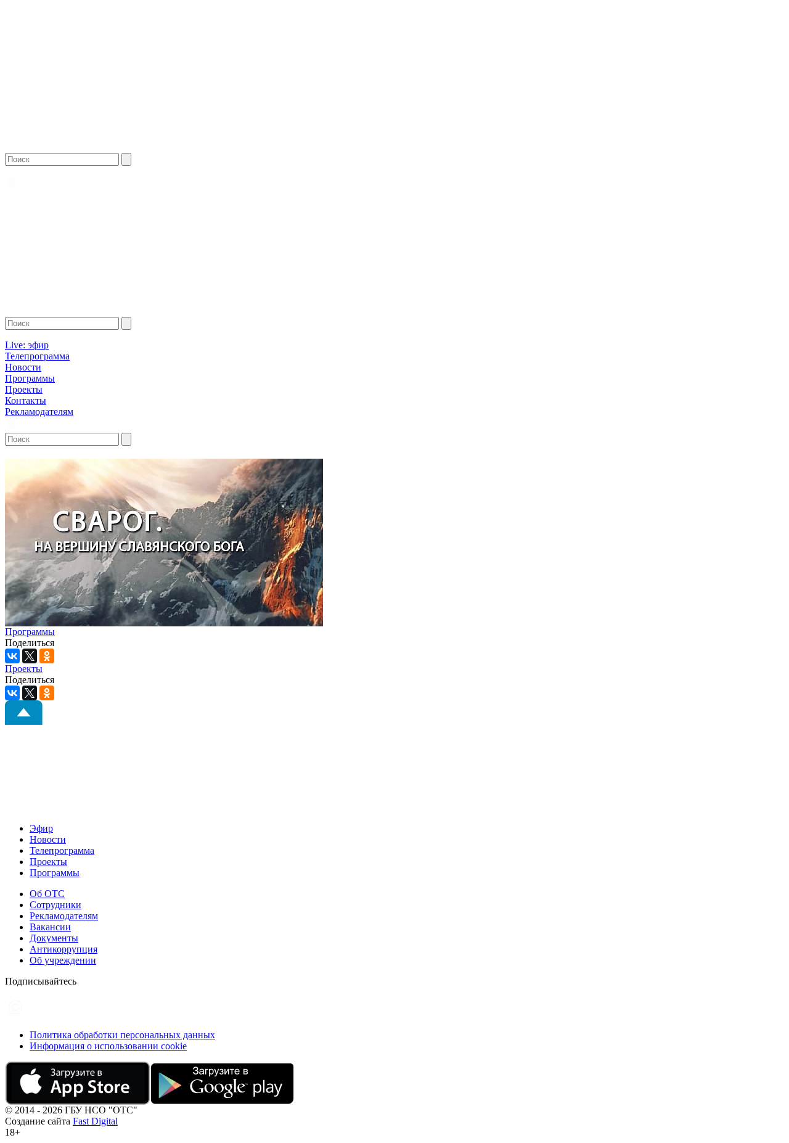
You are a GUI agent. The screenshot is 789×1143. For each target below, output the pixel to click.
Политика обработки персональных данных (122, 1035)
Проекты (24, 389)
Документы (54, 938)
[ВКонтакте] (12, 656)
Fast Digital (95, 1121)
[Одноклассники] (46, 656)
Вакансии (50, 927)
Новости (23, 367)
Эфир (41, 828)
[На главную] (53, 149)
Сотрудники (55, 904)
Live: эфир (27, 345)
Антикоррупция (63, 949)
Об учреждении (63, 960)
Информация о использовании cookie (108, 1046)
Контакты (25, 400)
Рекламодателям (39, 411)
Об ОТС (47, 893)
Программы (30, 378)
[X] (29, 656)
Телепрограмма (37, 356)
